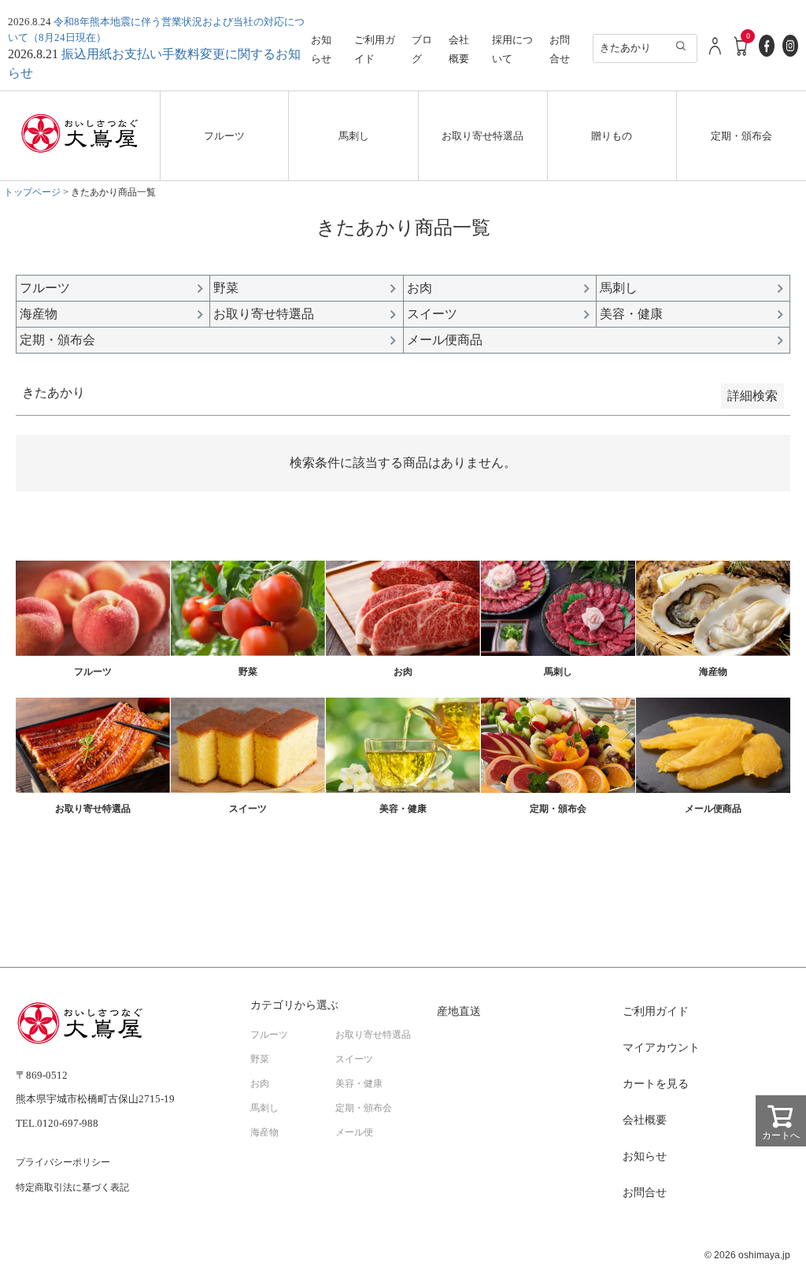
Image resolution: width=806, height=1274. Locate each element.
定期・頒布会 (741, 136)
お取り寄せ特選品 (482, 136)
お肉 (259, 1083)
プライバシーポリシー (63, 1162)
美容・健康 (359, 1083)
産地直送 (459, 1011)
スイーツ (354, 1059)
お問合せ (645, 1192)
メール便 (354, 1132)
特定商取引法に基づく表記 (72, 1187)
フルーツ (224, 136)
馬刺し (353, 136)
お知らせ (645, 1156)
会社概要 (645, 1120)
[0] (741, 54)
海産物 (264, 1132)
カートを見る (656, 1084)
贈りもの (611, 136)
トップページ (32, 192)
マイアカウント (661, 1048)
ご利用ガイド (656, 1011)
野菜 (259, 1059)
